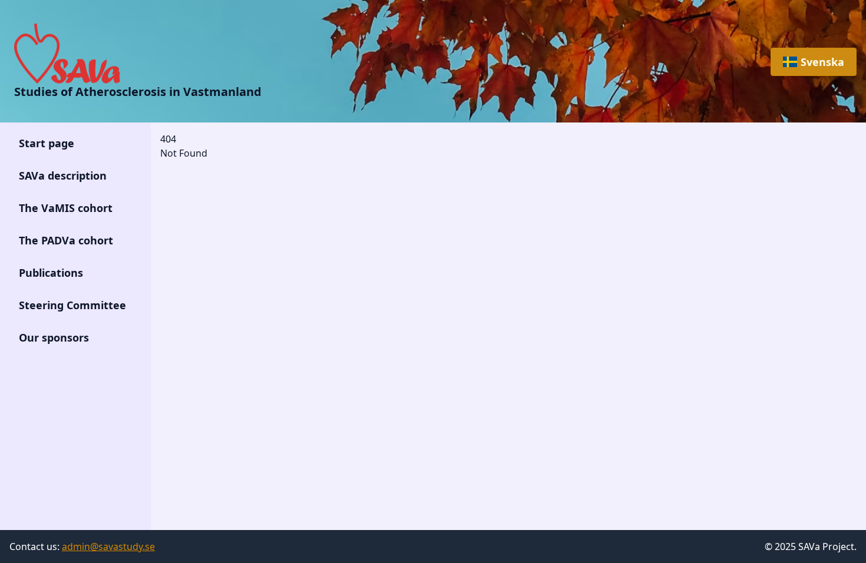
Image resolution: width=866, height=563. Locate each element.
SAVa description (63, 175)
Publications (51, 273)
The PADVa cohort (66, 240)
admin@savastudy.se (108, 546)
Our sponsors (54, 337)
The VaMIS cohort (66, 208)
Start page (46, 143)
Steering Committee (72, 305)
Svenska (822, 62)
